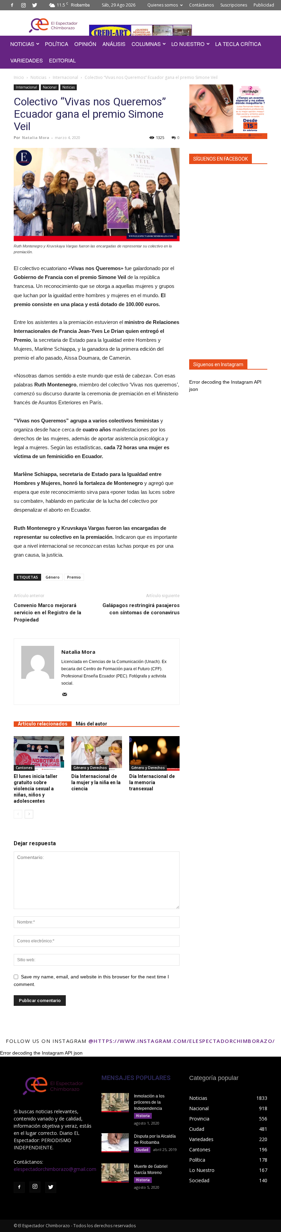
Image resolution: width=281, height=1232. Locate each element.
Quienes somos (162, 5)
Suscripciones (233, 5)
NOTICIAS (22, 43)
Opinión (85, 43)
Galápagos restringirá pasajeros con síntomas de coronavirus (141, 609)
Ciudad (142, 1149)
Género (53, 577)
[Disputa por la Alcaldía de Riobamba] (115, 1142)
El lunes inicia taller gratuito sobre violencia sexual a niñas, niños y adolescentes (36, 789)
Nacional (50, 87)
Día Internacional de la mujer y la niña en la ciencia (96, 782)
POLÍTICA (56, 43)
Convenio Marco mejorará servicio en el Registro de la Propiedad (47, 612)
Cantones (24, 767)
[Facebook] (12, 5)
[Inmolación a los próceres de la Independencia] (115, 1102)
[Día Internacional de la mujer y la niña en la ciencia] (96, 753)
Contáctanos (201, 5)
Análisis (113, 43)
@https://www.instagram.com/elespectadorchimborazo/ (181, 1040)
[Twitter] (34, 5)
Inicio (19, 77)
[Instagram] (23, 5)
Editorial (62, 60)
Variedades (26, 60)
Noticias (38, 77)
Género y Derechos (90, 767)
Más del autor (91, 723)
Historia (143, 1115)
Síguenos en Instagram (218, 364)
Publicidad (264, 5)
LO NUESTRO (188, 43)
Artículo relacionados (43, 723)
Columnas (146, 43)
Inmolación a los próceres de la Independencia (149, 1102)
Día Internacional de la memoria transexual (152, 782)
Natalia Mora (35, 137)
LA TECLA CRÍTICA (238, 43)
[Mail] (67, 695)
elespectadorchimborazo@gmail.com (55, 1169)
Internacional (65, 77)
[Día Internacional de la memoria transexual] (154, 753)
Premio (74, 577)
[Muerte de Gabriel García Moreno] (115, 1173)
